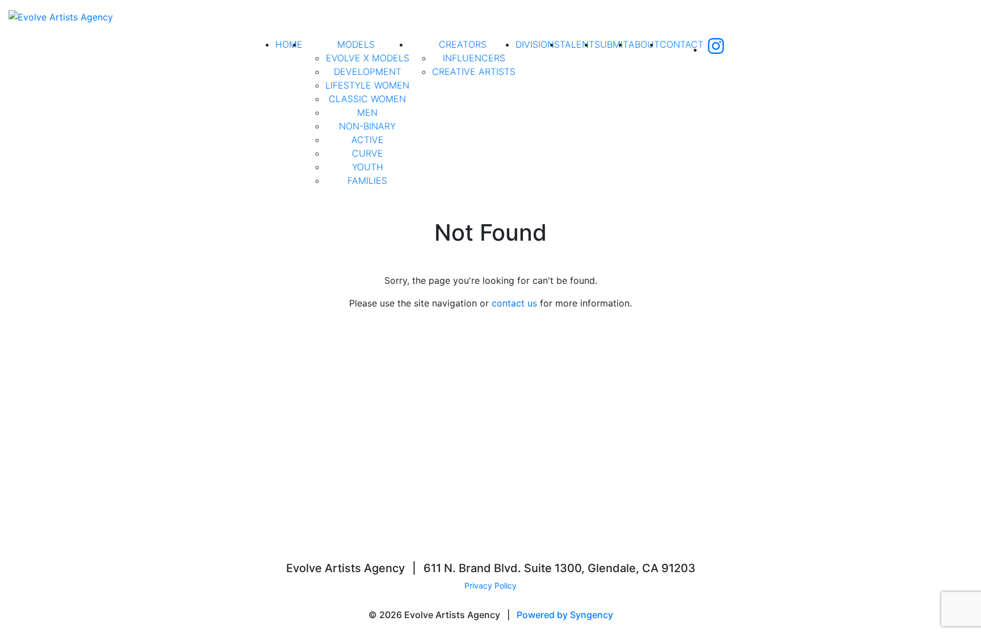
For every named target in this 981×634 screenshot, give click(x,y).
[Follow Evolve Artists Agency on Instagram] (716, 49)
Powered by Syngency (565, 614)
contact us (514, 303)
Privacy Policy (490, 585)
